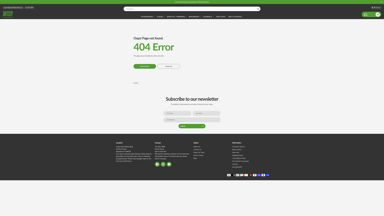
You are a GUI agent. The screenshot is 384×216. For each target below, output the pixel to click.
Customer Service (238, 147)
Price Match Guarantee (240, 161)
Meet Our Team (199, 152)
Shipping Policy (237, 155)
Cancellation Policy (239, 158)
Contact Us (198, 149)
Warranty (235, 152)
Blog (195, 158)
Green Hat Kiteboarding (145, 83)
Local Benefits (237, 167)
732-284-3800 (29, 7)
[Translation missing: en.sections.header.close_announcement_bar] (381, 2)
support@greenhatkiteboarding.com (13, 7)
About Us (197, 147)
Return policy (237, 149)
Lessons (235, 164)
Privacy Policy (198, 155)
